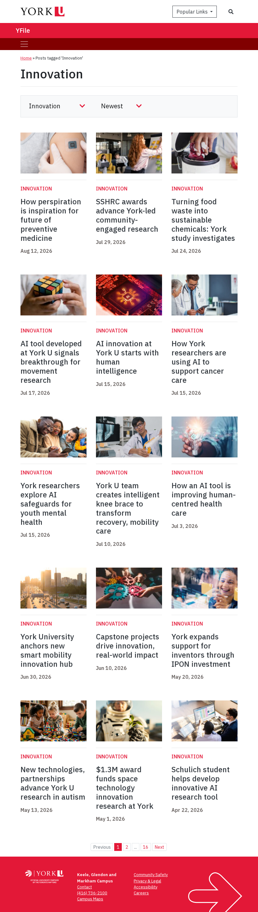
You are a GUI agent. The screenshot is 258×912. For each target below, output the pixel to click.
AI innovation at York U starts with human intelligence (127, 357)
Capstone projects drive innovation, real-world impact (127, 646)
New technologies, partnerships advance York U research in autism (52, 783)
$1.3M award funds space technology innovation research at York (124, 787)
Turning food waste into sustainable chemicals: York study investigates (203, 219)
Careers (141, 893)
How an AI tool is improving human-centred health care (203, 499)
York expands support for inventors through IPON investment (202, 650)
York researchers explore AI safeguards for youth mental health (50, 503)
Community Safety (151, 874)
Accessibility (145, 887)
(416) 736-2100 (92, 893)
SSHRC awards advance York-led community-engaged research (127, 215)
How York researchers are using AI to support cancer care (198, 361)
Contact (84, 887)
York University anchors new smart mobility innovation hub (47, 650)
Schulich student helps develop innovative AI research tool (200, 783)
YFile (23, 30)
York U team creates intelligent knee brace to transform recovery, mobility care (128, 508)
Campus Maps (90, 899)
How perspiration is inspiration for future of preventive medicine (50, 219)
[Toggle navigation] (24, 44)
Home (26, 58)
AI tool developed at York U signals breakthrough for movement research (51, 361)
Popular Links (193, 11)
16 (146, 847)
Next (159, 847)
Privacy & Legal (147, 881)
